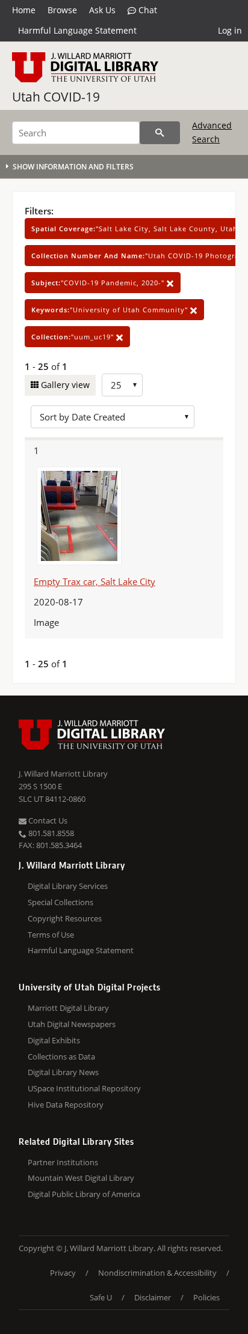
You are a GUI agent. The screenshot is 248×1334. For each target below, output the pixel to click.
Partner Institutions (63, 1162)
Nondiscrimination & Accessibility (157, 1272)
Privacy (63, 1272)
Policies (206, 1297)
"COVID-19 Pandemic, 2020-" (99, 282)
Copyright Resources (65, 918)
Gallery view (64, 384)
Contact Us (46, 820)
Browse (62, 10)
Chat (146, 10)
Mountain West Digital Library (81, 1177)
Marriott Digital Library (68, 1007)
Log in (230, 30)
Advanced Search (212, 132)
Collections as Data (61, 1056)
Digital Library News (63, 1072)
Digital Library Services (68, 886)
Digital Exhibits (54, 1040)
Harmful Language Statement (77, 30)
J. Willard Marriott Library (63, 773)
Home (24, 10)
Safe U (101, 1297)
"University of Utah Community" (110, 309)
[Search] (160, 132)
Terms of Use (51, 934)
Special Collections (60, 902)
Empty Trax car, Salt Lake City (94, 581)
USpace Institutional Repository (84, 1088)
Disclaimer (152, 1297)
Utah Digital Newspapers (72, 1024)
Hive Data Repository (66, 1104)
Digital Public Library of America (84, 1194)
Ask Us (102, 10)
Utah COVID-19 (56, 96)
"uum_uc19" (73, 336)
